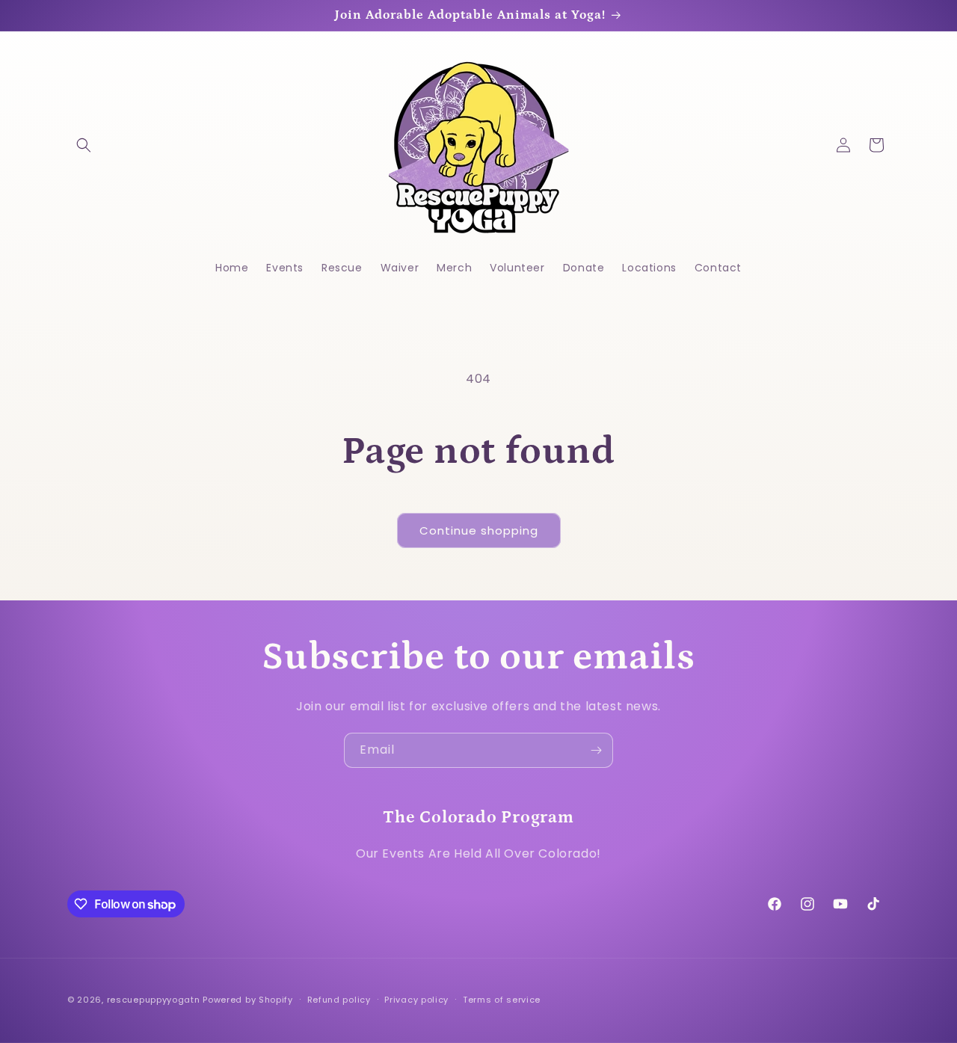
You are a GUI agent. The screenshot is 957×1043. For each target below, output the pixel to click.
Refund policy (339, 1000)
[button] (83, 145)
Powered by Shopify (248, 1000)
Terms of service (502, 1000)
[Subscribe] (595, 750)
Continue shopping (478, 530)
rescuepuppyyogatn (153, 1000)
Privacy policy (416, 1000)
